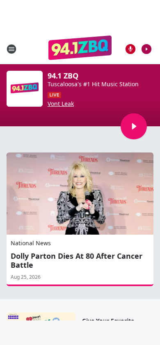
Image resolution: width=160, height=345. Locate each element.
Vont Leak (61, 104)
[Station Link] (80, 49)
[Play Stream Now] (146, 49)
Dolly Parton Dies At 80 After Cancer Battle (76, 260)
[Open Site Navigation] (11, 49)
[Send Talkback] (130, 49)
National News (31, 243)
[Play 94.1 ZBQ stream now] (25, 88)
